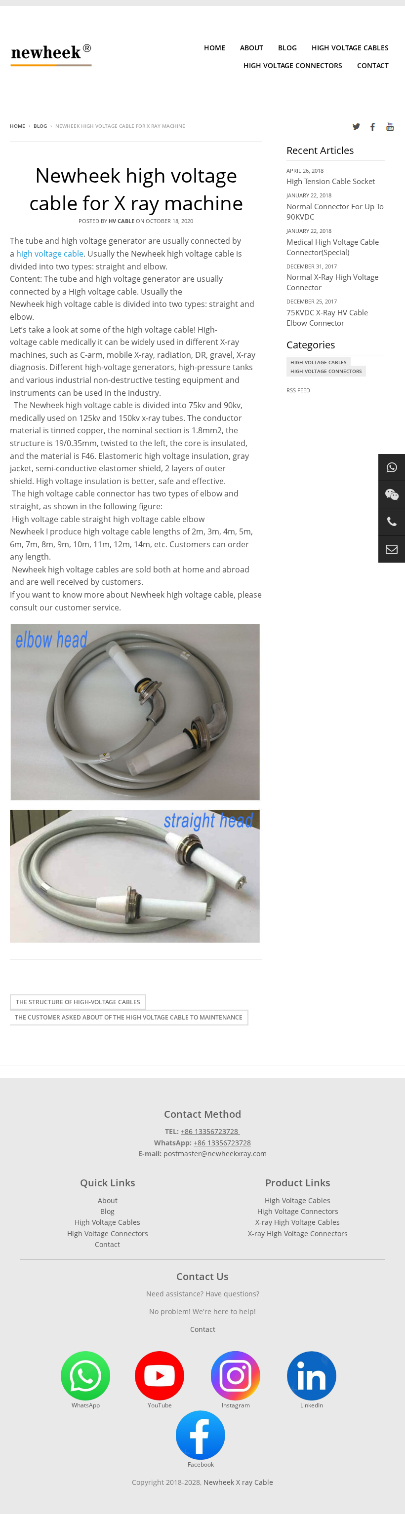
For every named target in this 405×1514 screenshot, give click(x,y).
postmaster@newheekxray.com (215, 1153)
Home (214, 47)
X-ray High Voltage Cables (297, 1222)
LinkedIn (311, 1405)
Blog (287, 47)
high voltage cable (49, 253)
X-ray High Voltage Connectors (298, 1233)
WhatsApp (86, 1405)
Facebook (201, 1464)
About (251, 47)
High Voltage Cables (350, 47)
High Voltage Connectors (292, 65)
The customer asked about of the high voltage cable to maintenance (129, 1017)
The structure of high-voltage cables (78, 1002)
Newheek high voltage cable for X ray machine (136, 188)
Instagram (236, 1405)
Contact (373, 65)
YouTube (160, 1405)
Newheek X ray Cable (238, 1482)
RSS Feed (298, 390)
